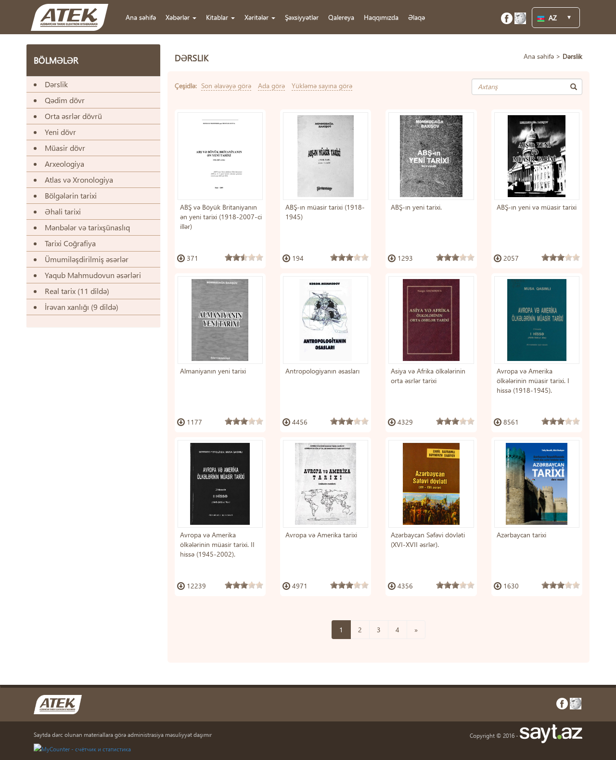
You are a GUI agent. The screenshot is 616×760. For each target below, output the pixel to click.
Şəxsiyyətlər (302, 17)
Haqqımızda (381, 17)
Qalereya (341, 17)
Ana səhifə (141, 17)
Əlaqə (416, 17)
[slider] (244, 257)
